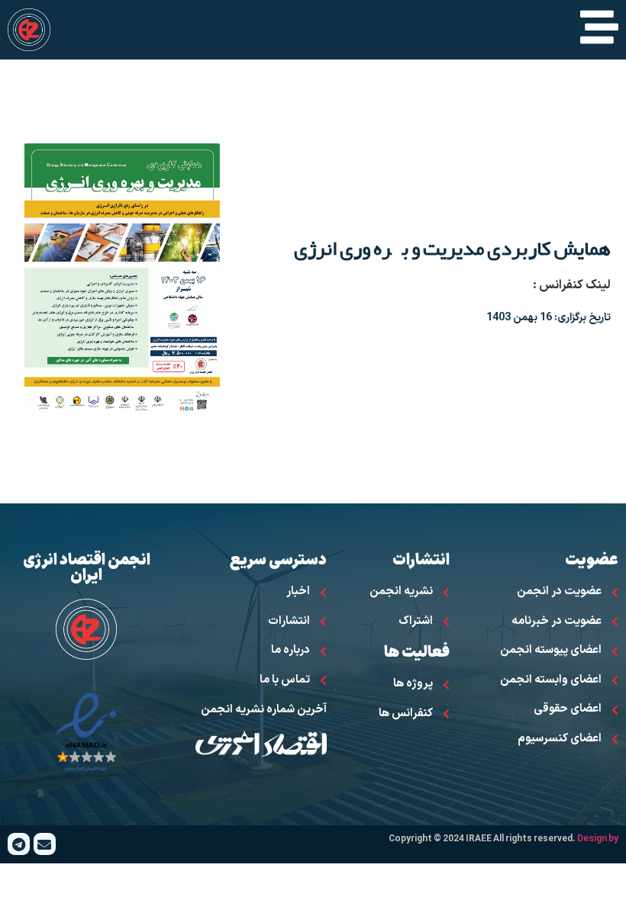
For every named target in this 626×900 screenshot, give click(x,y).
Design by (597, 839)
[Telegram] (19, 844)
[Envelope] (45, 844)
